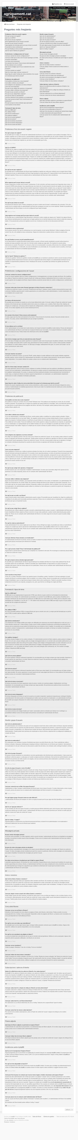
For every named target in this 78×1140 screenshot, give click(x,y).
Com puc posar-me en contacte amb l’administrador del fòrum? (55, 115)
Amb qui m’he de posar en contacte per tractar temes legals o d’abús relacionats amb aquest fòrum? (56, 112)
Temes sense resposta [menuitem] (59, 7)
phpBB (46, 331)
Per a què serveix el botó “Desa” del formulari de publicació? (18, 100)
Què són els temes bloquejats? (13, 122)
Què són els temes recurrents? (13, 121)
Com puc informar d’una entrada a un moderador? (19, 97)
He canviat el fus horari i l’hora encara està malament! (20, 63)
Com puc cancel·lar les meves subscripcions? (52, 95)
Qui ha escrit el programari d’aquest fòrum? (52, 107)
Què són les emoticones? (12, 113)
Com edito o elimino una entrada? (14, 83)
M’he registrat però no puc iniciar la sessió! (17, 41)
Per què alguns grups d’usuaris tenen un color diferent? (55, 45)
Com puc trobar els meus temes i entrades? (52, 81)
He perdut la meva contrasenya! (14, 47)
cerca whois (11, 1080)
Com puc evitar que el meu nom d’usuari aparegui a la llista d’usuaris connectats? (21, 58)
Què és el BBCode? (10, 110)
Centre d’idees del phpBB (17, 1067)
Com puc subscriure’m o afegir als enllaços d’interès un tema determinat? (55, 90)
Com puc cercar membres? (47, 79)
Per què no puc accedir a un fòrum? (15, 92)
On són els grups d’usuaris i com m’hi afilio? (52, 41)
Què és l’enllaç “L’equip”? (47, 49)
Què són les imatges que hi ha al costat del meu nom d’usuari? (19, 67)
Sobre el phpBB (63, 1054)
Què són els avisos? (10, 119)
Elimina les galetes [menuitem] (49, 1116)
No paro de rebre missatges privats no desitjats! (53, 56)
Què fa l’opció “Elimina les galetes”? (15, 50)
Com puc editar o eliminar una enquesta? (16, 90)
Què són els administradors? (48, 36)
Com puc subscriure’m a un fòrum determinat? (52, 93)
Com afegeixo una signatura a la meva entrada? (18, 84)
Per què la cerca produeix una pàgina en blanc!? (53, 77)
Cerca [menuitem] (9, 20)
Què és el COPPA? (10, 38)
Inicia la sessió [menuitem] (70, 4)
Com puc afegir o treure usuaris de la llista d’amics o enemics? (54, 67)
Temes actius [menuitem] (71, 7)
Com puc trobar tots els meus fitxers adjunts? (52, 102)
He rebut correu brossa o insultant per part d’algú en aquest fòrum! (56, 58)
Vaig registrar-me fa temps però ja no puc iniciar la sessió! (21, 45)
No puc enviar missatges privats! (49, 54)
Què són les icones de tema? (13, 124)
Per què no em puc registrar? (13, 39)
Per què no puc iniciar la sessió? (14, 43)
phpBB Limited (56, 1052)
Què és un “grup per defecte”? (48, 47)
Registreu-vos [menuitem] (58, 4)
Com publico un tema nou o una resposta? (17, 81)
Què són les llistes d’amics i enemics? (50, 64)
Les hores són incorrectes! (12, 61)
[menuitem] (6, 1122)
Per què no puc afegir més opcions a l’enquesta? (18, 88)
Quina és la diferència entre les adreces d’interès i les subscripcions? (54, 87)
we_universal (10, 1120)
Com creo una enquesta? (12, 86)
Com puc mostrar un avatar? (13, 70)
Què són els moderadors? (47, 38)
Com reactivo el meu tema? (12, 104)
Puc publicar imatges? (11, 115)
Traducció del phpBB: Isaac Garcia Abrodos (14, 1118)
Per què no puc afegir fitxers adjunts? (15, 94)
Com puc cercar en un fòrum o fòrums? (50, 73)
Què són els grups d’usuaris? (48, 39)
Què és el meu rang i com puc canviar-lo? (16, 72)
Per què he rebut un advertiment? (14, 95)
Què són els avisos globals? (13, 117)
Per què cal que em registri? (13, 36)
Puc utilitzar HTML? (10, 112)
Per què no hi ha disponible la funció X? (51, 109)
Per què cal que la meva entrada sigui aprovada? (18, 103)
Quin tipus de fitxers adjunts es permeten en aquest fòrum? (56, 100)
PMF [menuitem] (4, 20)
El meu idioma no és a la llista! (13, 65)
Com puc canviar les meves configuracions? (17, 56)
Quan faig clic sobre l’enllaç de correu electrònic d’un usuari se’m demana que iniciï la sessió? (21, 75)
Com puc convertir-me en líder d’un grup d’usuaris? (54, 43)
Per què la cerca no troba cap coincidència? (52, 75)
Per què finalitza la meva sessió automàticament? (18, 49)
